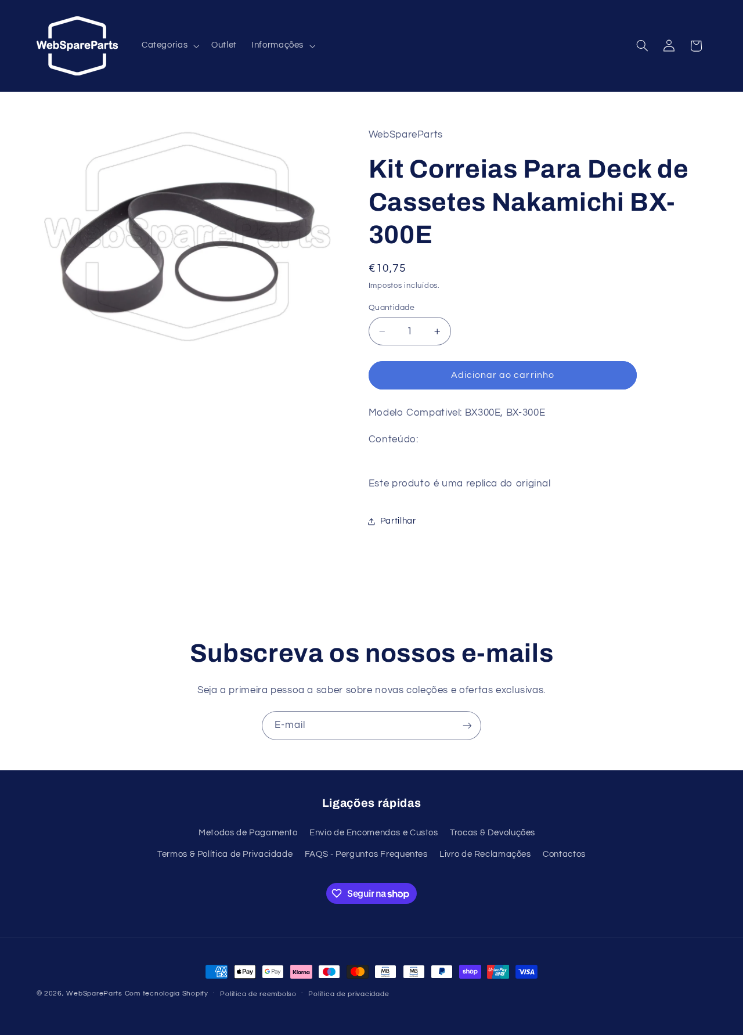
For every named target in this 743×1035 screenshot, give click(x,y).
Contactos (564, 854)
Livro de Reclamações (485, 854)
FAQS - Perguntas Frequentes (366, 854)
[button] (169, 46)
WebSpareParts (94, 993)
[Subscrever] (467, 725)
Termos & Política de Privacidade (225, 854)
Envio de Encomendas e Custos (373, 832)
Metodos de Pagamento (248, 832)
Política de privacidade (348, 994)
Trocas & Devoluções (492, 832)
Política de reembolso (258, 994)
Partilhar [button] (398, 521)
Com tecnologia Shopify (166, 993)
